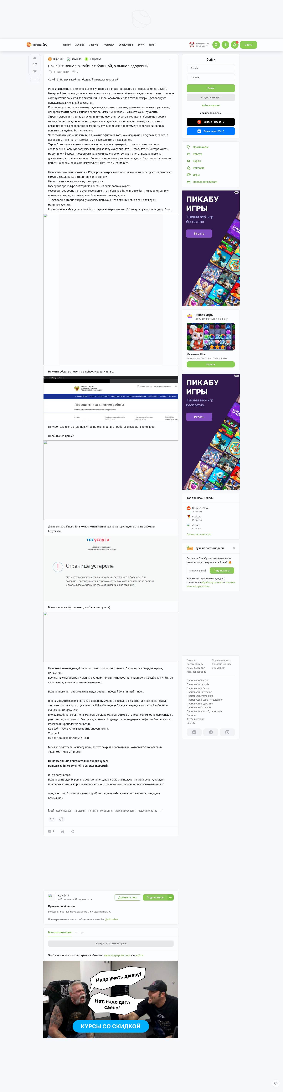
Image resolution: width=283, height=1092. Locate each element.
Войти (248, 44)
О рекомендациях (221, 664)
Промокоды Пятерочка (199, 692)
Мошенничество (147, 810)
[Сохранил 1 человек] (62, 831)
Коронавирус (63, 810)
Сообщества (126, 44)
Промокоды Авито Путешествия (204, 711)
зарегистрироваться (117, 955)
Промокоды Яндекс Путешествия (205, 699)
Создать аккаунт (210, 97)
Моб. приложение (196, 671)
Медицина (106, 810)
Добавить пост (127, 897)
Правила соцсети (221, 660)
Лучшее (79, 44)
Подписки (108, 44)
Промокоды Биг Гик (197, 680)
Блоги (140, 44)
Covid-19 (63, 895)
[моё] (51, 810)
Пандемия (80, 810)
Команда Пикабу (196, 668)
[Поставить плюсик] (34, 58)
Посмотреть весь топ (199, 534)
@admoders (111, 919)
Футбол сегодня (195, 719)
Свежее (93, 44)
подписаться (222, 570)
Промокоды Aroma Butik (200, 696)
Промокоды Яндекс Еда (200, 703)
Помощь (191, 660)
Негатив (93, 810)
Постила (191, 715)
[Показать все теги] (162, 810)
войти (139, 955)
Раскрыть (110, 943)
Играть (210, 364)
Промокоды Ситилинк (199, 707)
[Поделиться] (72, 831)
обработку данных (212, 582)
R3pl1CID (58, 59)
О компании (218, 668)
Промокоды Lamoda (198, 684)
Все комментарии (59, 932)
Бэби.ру (191, 723)
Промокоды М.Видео (198, 688)
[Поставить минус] (34, 72)
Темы (152, 44)
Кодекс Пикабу (195, 664)
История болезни (125, 810)
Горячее (66, 44)
